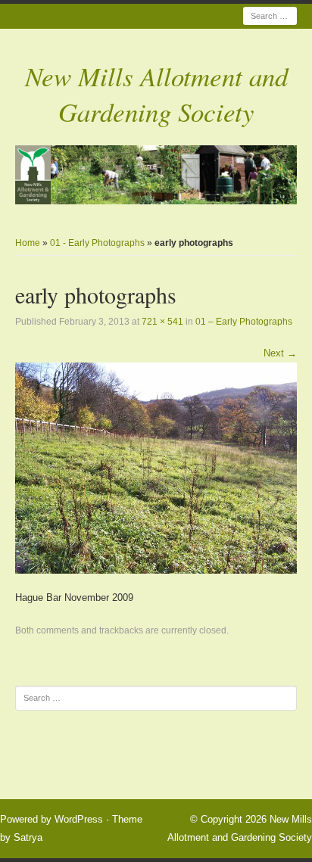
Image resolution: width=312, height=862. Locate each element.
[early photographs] (156, 467)
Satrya (28, 837)
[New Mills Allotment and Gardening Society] (156, 174)
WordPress (79, 819)
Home (27, 243)
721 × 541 (162, 321)
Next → (280, 353)
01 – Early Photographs (243, 321)
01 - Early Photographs (97, 243)
